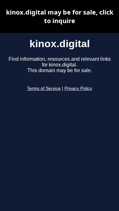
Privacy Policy (78, 88)
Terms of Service (44, 88)
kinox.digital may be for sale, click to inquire (59, 16)
